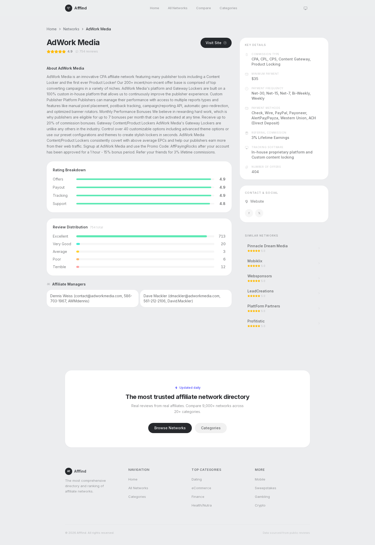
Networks (71, 29)
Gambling (262, 497)
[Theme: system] (305, 8)
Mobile (260, 479)
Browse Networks (170, 428)
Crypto (260, 505)
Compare (203, 8)
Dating (197, 479)
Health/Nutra (202, 505)
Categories (228, 8)
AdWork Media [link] (98, 29)
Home (154, 8)
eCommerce (201, 488)
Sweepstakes (265, 488)
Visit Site (213, 43)
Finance (198, 497)
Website (257, 201)
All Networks (178, 8)
